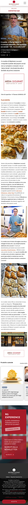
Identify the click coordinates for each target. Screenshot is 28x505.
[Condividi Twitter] (10, 55)
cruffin (16, 113)
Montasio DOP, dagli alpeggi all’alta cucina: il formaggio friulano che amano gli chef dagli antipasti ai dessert (11, 394)
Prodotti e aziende (8, 15)
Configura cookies (11, 497)
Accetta (14, 501)
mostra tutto (23, 363)
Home (2, 15)
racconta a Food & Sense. (8, 250)
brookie (3, 111)
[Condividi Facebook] (7, 55)
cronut (20, 111)
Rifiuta (21, 497)
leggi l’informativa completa (16, 491)
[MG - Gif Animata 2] (14, 9)
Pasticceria (3, 38)
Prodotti (10, 38)
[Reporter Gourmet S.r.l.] (14, 3)
